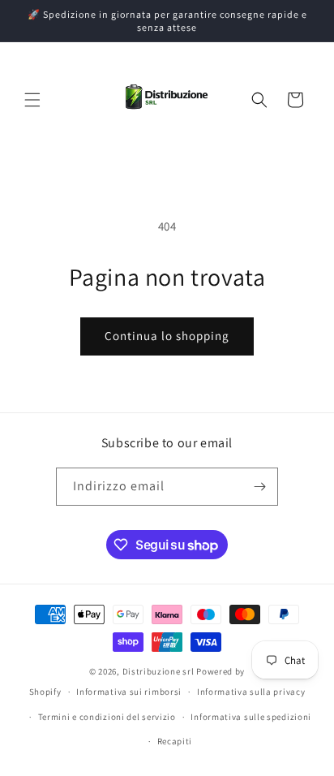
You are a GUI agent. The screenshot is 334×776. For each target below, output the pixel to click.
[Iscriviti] (259, 487)
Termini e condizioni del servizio (107, 716)
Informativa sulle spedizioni (251, 716)
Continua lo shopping (167, 335)
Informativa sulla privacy (251, 691)
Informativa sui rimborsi (129, 691)
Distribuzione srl (158, 671)
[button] (32, 100)
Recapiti (175, 741)
